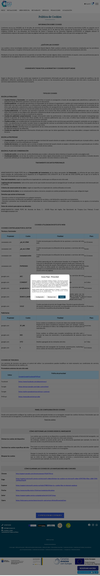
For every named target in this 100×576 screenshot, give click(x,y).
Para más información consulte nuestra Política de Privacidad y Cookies (50, 291)
